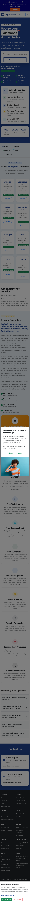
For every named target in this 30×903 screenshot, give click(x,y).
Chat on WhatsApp (16, 453)
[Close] (27, 430)
